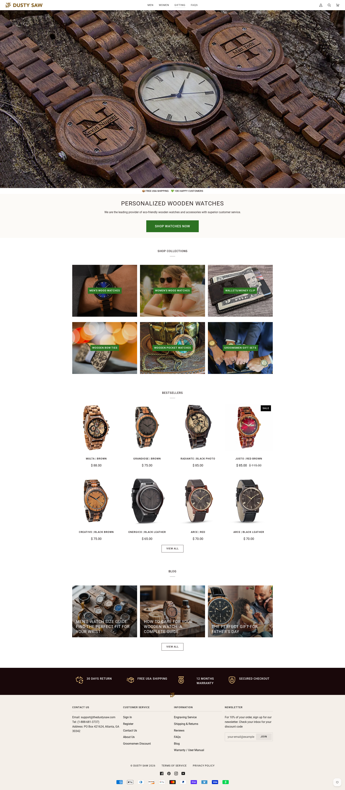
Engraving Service (185, 717)
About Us (129, 737)
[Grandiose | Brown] (147, 427)
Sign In (127, 717)
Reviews (179, 730)
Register (128, 724)
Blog (177, 743)
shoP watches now (172, 226)
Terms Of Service (174, 765)
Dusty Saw (140, 765)
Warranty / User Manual (189, 750)
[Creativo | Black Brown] (96, 501)
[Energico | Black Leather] (147, 501)
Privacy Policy (204, 765)
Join (264, 736)
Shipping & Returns (186, 724)
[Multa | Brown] (96, 427)
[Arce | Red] (198, 501)
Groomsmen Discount (137, 743)
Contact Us (130, 730)
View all (172, 548)
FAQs (177, 737)
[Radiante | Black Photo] (198, 427)
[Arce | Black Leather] (249, 501)
